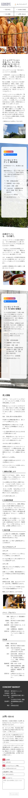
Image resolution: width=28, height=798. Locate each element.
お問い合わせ (22, 14)
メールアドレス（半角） (11, 765)
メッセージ (7, 778)
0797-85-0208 (14, 340)
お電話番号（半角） (8, 771)
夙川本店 (7, 9)
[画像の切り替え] (12, 49)
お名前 (6, 759)
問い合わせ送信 (14, 794)
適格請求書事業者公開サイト (17, 701)
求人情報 (7, 14)
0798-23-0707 (14, 181)
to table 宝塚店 (22, 9)
